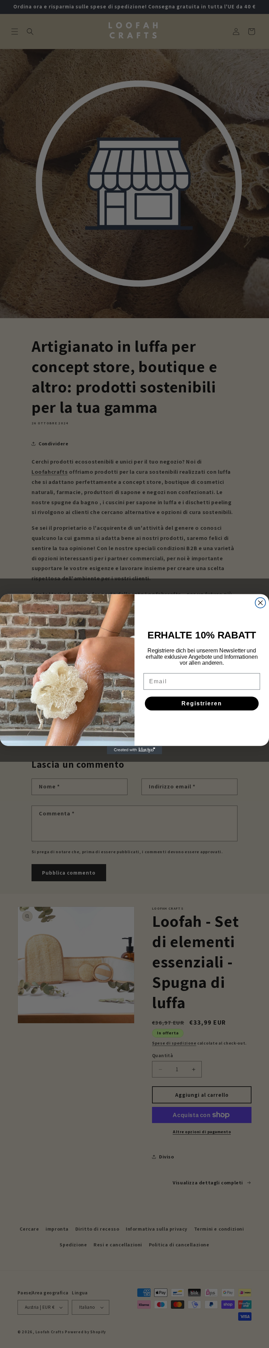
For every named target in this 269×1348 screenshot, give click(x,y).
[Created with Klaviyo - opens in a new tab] (134, 750)
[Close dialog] (260, 602)
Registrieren (201, 703)
